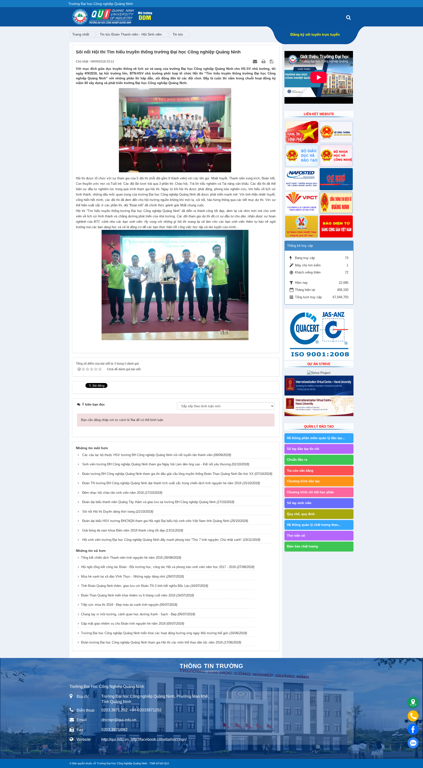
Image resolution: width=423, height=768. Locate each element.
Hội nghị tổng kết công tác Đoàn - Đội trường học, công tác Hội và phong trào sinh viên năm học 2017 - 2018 (158, 567)
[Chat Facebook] (413, 729)
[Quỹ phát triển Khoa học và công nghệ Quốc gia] (301, 179)
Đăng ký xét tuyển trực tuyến (315, 34)
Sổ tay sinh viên (299, 503)
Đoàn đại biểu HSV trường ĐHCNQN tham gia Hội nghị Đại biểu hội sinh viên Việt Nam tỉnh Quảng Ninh (155, 521)
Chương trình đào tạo (303, 481)
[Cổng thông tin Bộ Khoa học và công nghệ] (336, 155)
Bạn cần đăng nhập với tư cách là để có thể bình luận (122, 420)
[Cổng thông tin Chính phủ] (301, 132)
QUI (166, 763)
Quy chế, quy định (301, 514)
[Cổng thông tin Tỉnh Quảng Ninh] (336, 202)
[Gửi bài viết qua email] (255, 61)
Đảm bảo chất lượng (302, 546)
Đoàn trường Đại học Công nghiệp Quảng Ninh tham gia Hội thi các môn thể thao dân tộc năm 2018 (152, 642)
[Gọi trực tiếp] (413, 715)
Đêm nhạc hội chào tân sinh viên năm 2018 (113, 493)
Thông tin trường (211, 666)
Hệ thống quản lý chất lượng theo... (314, 525)
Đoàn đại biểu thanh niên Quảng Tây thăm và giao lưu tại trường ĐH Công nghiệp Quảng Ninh (149, 502)
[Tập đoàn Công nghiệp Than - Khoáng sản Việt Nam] (301, 226)
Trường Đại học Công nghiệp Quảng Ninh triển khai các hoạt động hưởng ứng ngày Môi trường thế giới (154, 633)
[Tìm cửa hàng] (413, 702)
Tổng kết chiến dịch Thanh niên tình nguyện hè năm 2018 (122, 557)
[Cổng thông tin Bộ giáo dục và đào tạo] (301, 155)
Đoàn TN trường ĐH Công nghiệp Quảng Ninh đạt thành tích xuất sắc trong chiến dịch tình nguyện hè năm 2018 (161, 483)
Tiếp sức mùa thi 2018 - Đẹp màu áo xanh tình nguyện (120, 605)
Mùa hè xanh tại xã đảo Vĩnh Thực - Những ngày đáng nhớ (123, 576)
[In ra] (263, 61)
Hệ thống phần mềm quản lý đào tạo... (316, 438)
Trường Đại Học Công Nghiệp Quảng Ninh (122, 763)
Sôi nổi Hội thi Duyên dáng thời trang (108, 511)
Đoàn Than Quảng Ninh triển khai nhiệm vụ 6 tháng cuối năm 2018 (128, 595)
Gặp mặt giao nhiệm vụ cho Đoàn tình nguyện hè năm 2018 (123, 623)
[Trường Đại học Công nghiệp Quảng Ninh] (72, 15)
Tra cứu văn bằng (300, 470)
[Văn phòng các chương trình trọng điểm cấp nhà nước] (301, 202)
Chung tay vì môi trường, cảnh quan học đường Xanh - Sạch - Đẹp (128, 614)
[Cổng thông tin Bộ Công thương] (336, 132)
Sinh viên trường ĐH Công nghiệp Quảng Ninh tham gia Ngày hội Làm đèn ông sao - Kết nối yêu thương (156, 464)
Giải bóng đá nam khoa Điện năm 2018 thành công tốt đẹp (123, 530)
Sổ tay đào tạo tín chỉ (303, 449)
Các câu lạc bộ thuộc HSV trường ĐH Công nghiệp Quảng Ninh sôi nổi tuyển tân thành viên (147, 455)
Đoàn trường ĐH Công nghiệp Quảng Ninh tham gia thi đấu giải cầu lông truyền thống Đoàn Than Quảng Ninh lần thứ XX (168, 474)
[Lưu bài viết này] (272, 61)
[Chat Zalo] (413, 742)
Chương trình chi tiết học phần (310, 492)
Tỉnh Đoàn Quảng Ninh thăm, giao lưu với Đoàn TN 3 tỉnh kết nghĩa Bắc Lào (135, 586)
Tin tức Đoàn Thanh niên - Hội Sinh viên (131, 34)
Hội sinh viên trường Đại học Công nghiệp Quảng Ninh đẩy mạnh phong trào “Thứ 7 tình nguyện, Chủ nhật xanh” (162, 540)
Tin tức (178, 34)
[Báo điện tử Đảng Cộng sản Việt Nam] (336, 226)
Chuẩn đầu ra (297, 459)
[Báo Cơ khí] (336, 179)
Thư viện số (296, 535)
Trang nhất (80, 34)
